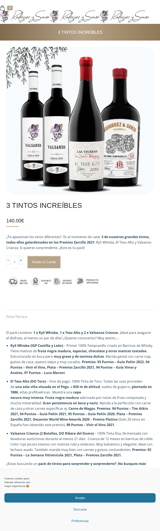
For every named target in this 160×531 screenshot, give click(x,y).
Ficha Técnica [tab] (16, 316)
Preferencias (80, 521)
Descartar (80, 509)
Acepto (80, 498)
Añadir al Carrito (44, 262)
